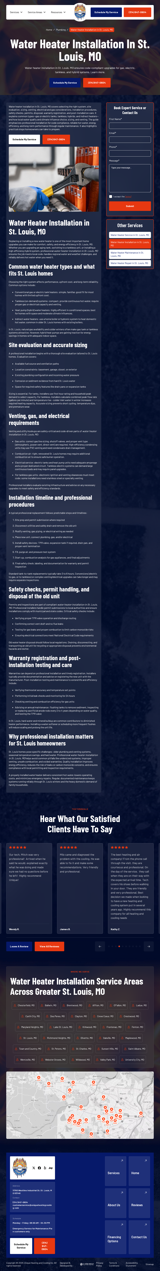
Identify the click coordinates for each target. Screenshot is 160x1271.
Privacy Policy (99, 1264)
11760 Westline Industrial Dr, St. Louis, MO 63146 (32, 1191)
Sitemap (150, 1264)
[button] (16, 12)
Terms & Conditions (114, 1264)
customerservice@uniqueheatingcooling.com (32, 1206)
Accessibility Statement (132, 1264)
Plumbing (61, 29)
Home (49, 29)
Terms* (128, 196)
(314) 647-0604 (20, 1202)
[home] (80, 12)
